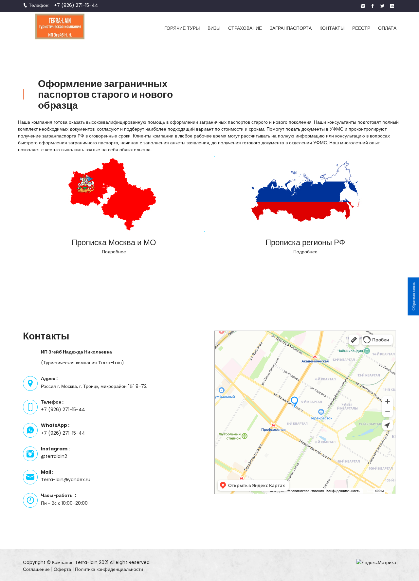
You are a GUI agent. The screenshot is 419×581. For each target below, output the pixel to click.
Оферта (62, 569)
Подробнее (114, 251)
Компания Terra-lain (75, 562)
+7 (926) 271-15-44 (76, 5)
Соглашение (36, 569)
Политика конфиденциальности (109, 569)
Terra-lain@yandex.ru (65, 479)
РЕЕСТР (361, 28)
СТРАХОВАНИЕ (245, 28)
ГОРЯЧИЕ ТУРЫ (182, 28)
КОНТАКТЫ (331, 28)
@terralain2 (54, 456)
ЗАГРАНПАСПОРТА (291, 28)
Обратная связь (413, 296)
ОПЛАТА (387, 28)
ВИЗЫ (214, 28)
